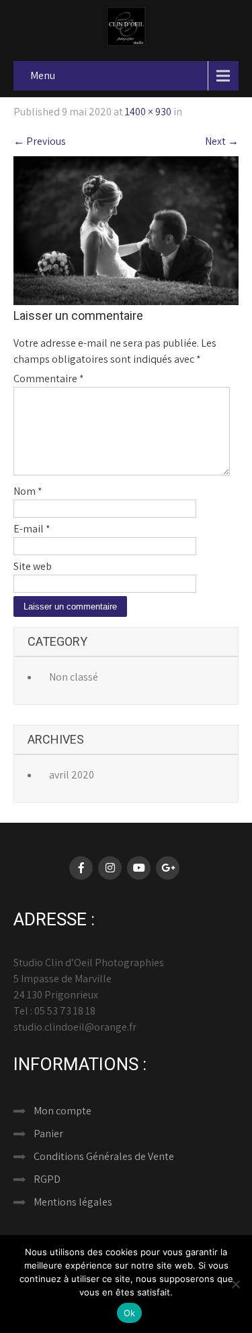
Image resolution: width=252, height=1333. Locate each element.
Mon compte (62, 1111)
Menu (42, 75)
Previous (39, 141)
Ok (130, 1313)
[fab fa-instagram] (110, 868)
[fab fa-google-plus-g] (167, 868)
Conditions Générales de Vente (104, 1156)
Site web (32, 566)
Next (222, 141)
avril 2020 (71, 775)
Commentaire (48, 378)
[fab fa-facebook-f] (81, 868)
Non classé (73, 677)
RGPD (47, 1179)
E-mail (31, 529)
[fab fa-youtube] (139, 868)
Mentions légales (73, 1202)
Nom (27, 491)
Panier (48, 1133)
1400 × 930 (148, 112)
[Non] (235, 1284)
